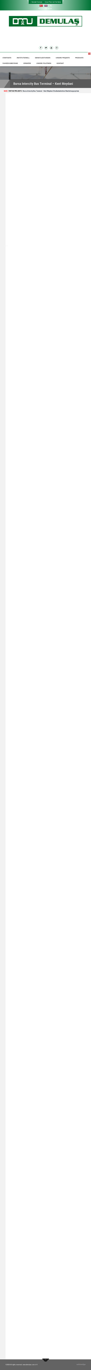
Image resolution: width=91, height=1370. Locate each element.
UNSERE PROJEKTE (63, 58)
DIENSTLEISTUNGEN (42, 58)
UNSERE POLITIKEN (43, 63)
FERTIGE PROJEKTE (15, 91)
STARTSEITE (7, 58)
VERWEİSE (27, 63)
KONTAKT (60, 63)
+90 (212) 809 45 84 (45, 8)
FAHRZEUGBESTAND (10, 63)
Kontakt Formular (37, 2)
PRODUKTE (79, 58)
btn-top (45, 1360)
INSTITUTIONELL (23, 58)
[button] (42, 6)
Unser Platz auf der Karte (53, 2)
